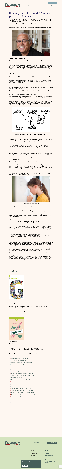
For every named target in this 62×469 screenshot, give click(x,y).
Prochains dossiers (49, 464)
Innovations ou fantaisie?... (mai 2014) (17, 377)
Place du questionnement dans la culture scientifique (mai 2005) (22, 392)
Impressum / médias (49, 455)
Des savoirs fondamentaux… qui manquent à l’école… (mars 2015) (23, 375)
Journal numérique (53, 6)
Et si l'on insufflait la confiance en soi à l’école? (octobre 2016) (22, 373)
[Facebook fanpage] (5, 447)
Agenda (34, 5)
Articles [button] (22, 5)
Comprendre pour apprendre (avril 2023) (18, 356)
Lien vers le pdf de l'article (15, 402)
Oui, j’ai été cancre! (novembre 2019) (17, 364)
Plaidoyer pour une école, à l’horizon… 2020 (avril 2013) (21, 379)
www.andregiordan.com (13, 271)
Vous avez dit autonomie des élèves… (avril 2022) (20, 358)
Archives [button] (28, 5)
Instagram (47, 5)
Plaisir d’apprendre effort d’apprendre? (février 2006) (22, 390)
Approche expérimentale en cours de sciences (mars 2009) (21, 388)
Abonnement (48, 459)
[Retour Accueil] (13, 4)
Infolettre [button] (40, 5)
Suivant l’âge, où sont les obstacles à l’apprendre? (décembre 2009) (23, 386)
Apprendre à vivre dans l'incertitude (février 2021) (20, 360)
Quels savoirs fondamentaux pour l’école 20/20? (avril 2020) (21, 362)
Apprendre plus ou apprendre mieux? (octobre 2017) (20, 371)
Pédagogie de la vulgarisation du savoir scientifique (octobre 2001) (23, 394)
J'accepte (25, 465)
